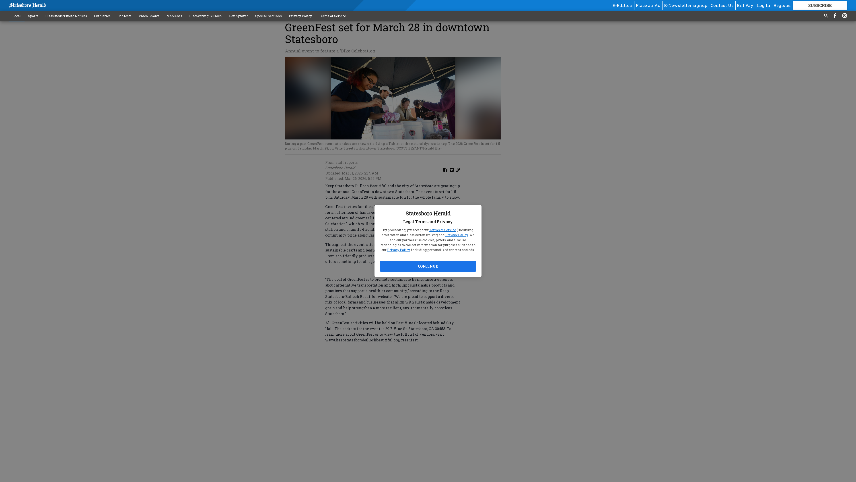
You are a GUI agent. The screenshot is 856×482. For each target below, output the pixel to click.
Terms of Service (442, 230)
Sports (33, 16)
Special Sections (268, 16)
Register (782, 5)
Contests (125, 16)
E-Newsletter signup (685, 5)
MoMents (174, 16)
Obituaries (102, 16)
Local (16, 16)
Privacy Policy (456, 235)
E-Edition (622, 5)
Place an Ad (648, 5)
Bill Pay (745, 5)
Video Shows (149, 16)
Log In (763, 5)
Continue (428, 266)
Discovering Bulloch (205, 16)
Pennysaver (238, 16)
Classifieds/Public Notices (66, 16)
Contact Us (722, 5)
